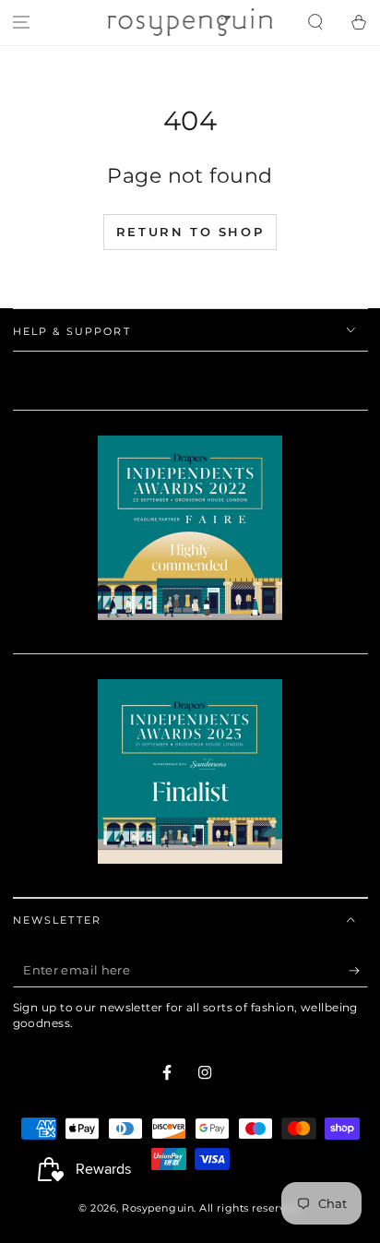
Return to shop (190, 231)
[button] (315, 22)
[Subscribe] (358, 970)
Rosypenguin (158, 1208)
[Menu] (21, 22)
